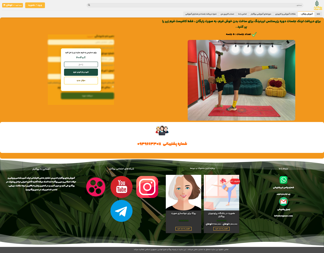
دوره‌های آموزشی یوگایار (261, 14)
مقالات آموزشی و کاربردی (285, 14)
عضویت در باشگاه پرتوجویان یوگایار (221, 215)
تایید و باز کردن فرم (81, 72)
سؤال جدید (81, 80)
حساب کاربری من (227, 14)
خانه (318, 14)
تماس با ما (242, 14)
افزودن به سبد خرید (221, 228)
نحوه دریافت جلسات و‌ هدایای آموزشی (201, 14)
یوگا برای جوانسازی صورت (183, 213)
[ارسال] (89, 5)
